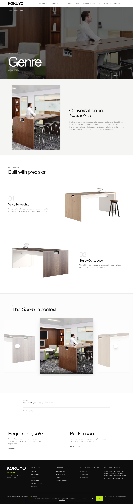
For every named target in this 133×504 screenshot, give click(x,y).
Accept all (99, 498)
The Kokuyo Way (60, 471)
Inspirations (88, 3)
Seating (33, 471)
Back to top (75, 446)
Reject (92, 498)
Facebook (85, 477)
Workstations (35, 474)
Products (43, 3)
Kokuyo (10, 10)
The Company (104, 3)
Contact (117, 3)
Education (34, 487)
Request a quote (112, 75)
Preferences (85, 498)
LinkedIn (84, 471)
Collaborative (35, 480)
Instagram (85, 474)
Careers (58, 477)
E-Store (55, 3)
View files (102, 411)
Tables (33, 477)
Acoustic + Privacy (36, 484)
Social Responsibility (61, 480)
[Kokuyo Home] (16, 469)
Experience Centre (71, 3)
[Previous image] (17, 346)
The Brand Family (60, 474)
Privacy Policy (62, 499)
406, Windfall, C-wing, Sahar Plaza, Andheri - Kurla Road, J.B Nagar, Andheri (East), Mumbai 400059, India (115, 473)
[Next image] (115, 346)
